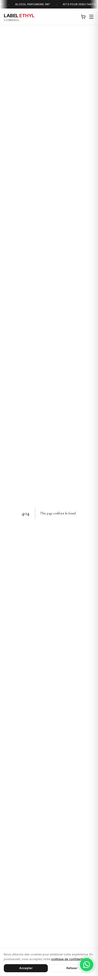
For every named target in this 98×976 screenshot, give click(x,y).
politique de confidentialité (70, 959)
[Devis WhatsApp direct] (86, 964)
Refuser (72, 968)
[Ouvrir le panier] (83, 16)
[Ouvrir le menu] (91, 17)
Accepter (26, 968)
